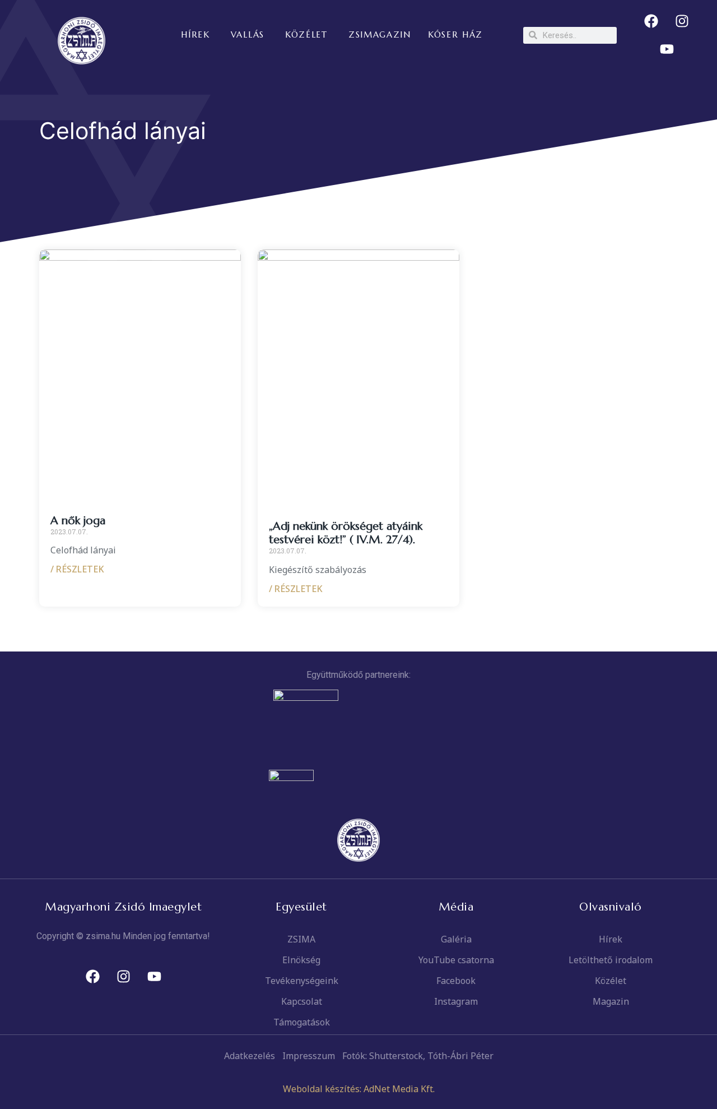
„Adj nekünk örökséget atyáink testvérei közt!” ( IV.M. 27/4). (345, 533)
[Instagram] (682, 21)
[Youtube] (667, 49)
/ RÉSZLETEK (77, 569)
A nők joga (77, 521)
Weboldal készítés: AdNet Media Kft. (359, 1089)
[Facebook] (651, 21)
